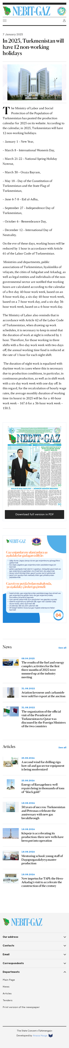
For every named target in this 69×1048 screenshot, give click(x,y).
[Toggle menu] (5, 21)
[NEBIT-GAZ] (22, 922)
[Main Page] (29, 11)
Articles (7, 993)
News (6, 986)
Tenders (7, 1000)
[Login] (64, 21)
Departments (11, 972)
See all (62, 647)
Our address (10, 937)
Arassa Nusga (40, 1035)
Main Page (9, 979)
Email (6, 954)
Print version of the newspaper (21, 1007)
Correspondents (13, 963)
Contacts (8, 945)
